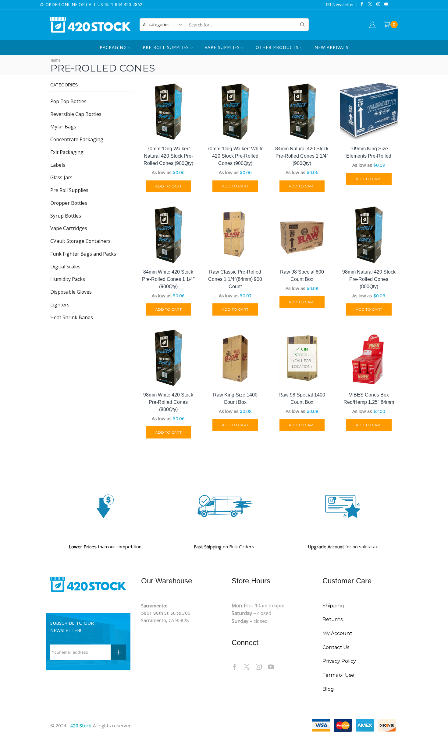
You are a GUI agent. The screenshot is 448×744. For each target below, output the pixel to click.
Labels (57, 165)
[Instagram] (378, 4)
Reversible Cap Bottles (75, 114)
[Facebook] (362, 4)
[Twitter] (370, 4)
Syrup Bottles (65, 215)
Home (55, 60)
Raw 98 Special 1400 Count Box (302, 398)
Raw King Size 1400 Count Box (235, 398)
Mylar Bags (63, 126)
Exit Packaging (67, 152)
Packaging (113, 47)
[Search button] (302, 25)
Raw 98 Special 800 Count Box (302, 275)
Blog (328, 689)
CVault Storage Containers (80, 241)
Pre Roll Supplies (69, 190)
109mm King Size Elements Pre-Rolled (368, 152)
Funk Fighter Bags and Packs (83, 253)
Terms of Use (338, 675)
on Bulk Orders (224, 546)
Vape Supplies (222, 47)
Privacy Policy (339, 661)
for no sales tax (343, 546)
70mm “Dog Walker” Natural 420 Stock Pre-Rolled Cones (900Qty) (168, 156)
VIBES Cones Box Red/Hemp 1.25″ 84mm (368, 398)
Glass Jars (61, 177)
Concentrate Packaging (76, 139)
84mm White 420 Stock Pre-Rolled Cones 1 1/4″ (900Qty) (168, 279)
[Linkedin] (386, 4)
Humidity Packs (67, 279)
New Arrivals (332, 47)
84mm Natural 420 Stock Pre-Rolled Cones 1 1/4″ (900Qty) (302, 156)
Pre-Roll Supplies (166, 47)
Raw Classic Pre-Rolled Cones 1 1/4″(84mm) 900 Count (235, 279)
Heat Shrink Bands (71, 317)
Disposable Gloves (71, 291)
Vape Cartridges (68, 228)
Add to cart (168, 186)
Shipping (333, 606)
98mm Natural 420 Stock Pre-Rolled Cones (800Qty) (369, 279)
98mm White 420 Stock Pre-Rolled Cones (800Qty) (168, 402)
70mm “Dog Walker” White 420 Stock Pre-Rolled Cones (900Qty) (235, 156)
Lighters (59, 304)
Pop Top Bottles (68, 101)
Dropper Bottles (68, 203)
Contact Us (335, 647)
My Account (337, 633)
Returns (332, 619)
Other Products (277, 47)
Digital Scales (65, 266)
